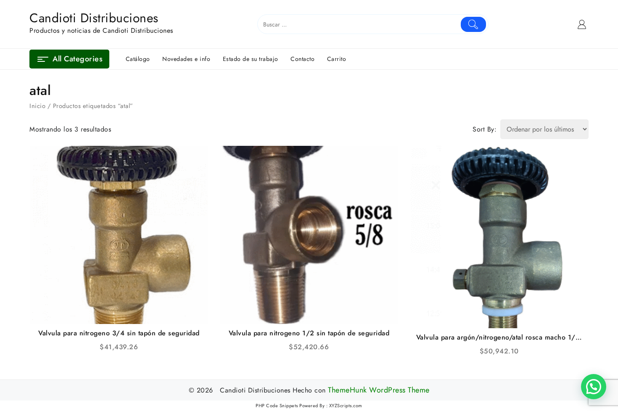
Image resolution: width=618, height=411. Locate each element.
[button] (593, 386)
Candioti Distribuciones (93, 18)
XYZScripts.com (345, 405)
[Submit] (473, 24)
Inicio (37, 106)
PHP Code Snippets (277, 405)
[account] (582, 24)
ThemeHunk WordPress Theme (379, 390)
